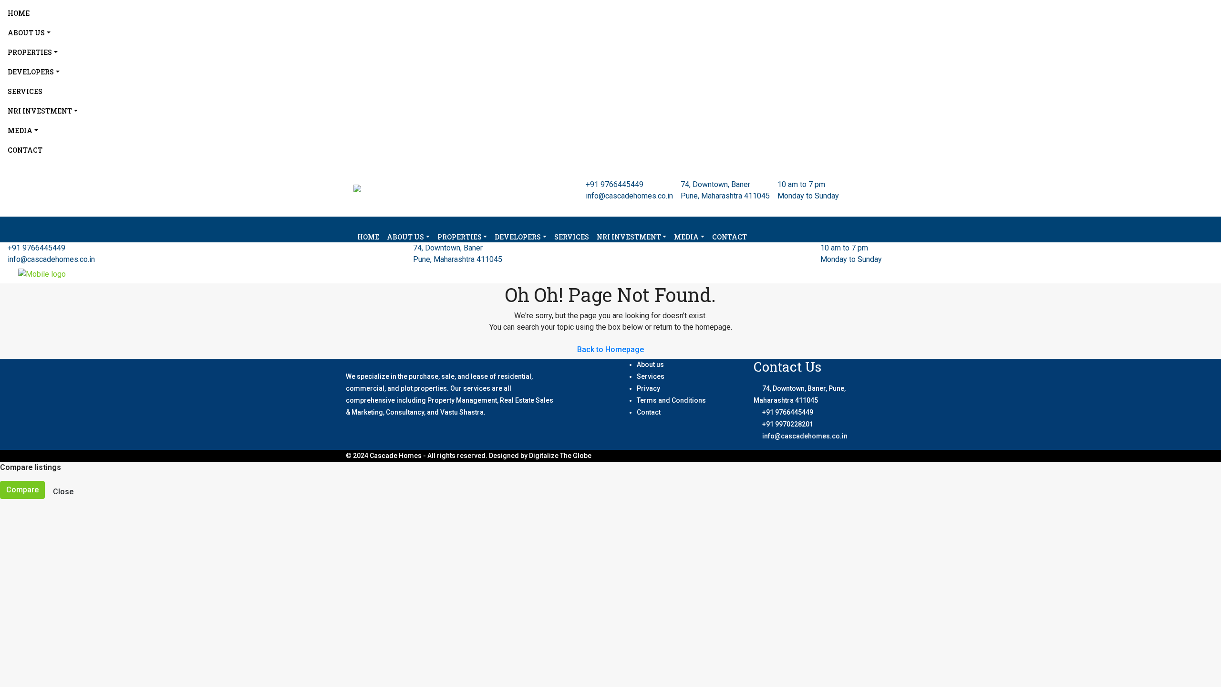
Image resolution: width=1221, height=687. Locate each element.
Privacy (648, 388)
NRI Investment (40, 110)
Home (19, 13)
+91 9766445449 (614, 184)
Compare (22, 489)
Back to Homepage (610, 349)
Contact (25, 150)
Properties (30, 52)
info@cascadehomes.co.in (629, 195)
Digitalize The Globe (560, 455)
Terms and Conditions (671, 400)
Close (63, 491)
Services (25, 91)
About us (650, 364)
